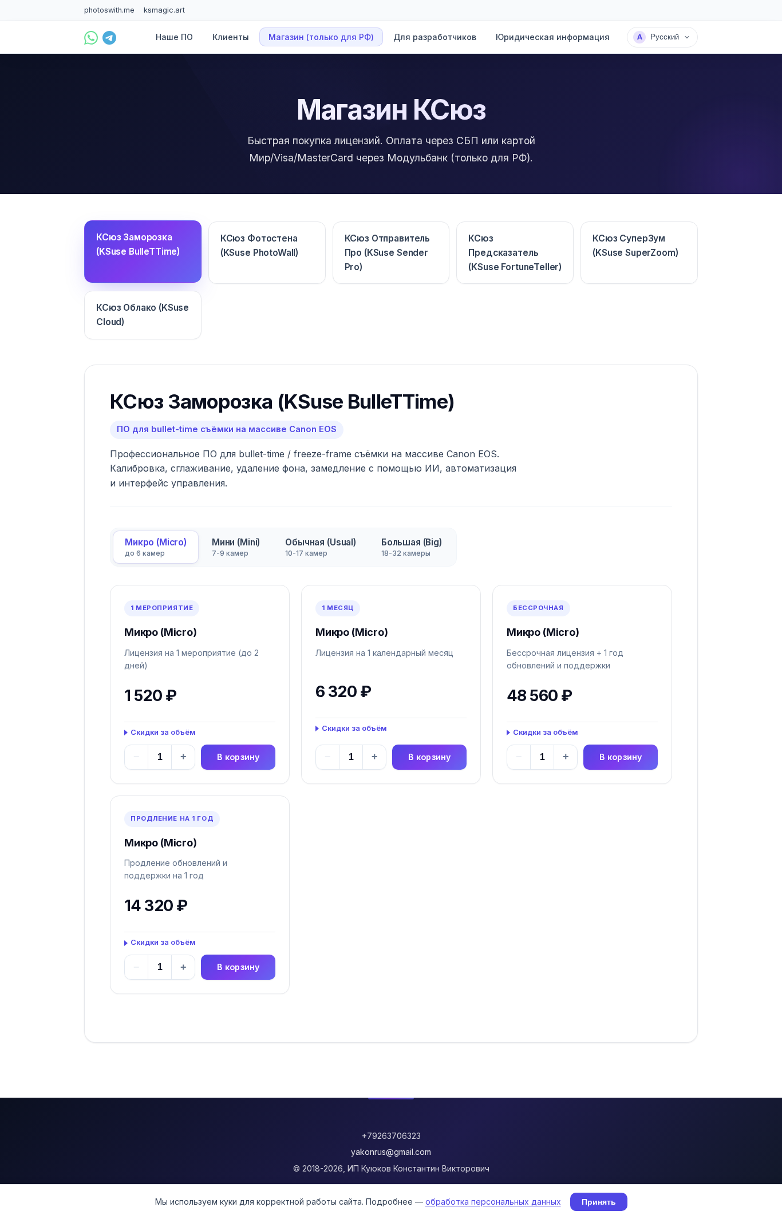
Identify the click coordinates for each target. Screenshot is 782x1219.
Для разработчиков (434, 37)
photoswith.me (109, 10)
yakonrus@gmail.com (391, 1152)
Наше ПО (174, 37)
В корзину (238, 757)
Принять (599, 1201)
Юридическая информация (553, 37)
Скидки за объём (163, 732)
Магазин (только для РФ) (321, 37)
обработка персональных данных (493, 1201)
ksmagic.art (164, 10)
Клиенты (230, 37)
